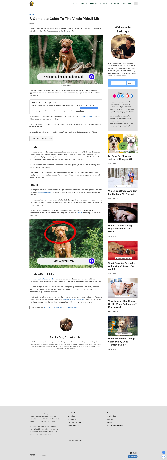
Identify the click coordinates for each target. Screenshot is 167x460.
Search (130, 83)
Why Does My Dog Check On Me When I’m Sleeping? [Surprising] (122, 304)
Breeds (109, 422)
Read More (113, 163)
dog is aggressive (44, 192)
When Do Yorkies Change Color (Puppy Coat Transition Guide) (121, 341)
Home (75, 3)
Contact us (72, 419)
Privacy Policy (73, 425)
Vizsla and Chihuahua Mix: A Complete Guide (60, 307)
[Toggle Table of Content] (49, 138)
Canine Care (114, 3)
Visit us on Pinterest (75, 440)
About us (84, 3)
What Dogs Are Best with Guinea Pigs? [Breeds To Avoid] (121, 266)
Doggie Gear (126, 3)
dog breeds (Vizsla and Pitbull (44, 279)
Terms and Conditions (76, 422)
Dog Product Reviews (115, 425)
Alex (32, 23)
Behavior (93, 3)
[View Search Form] (136, 3)
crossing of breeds (85, 116)
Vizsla (31, 14)
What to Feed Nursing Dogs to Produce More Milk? (120, 228)
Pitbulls (79, 213)
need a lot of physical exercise (73, 299)
